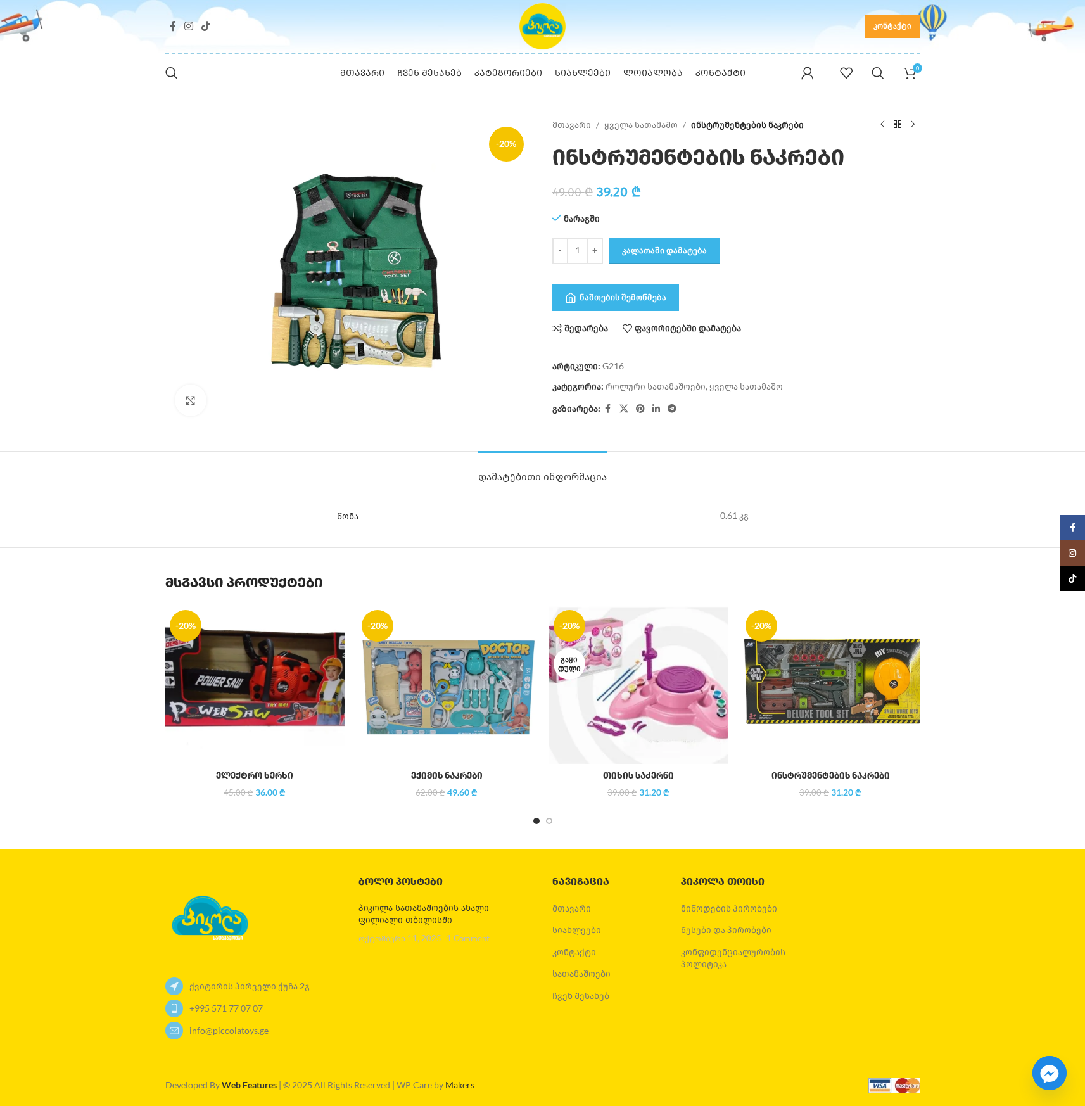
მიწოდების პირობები (729, 908)
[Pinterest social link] (640, 408)
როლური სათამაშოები (656, 386)
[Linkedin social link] (656, 408)
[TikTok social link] (206, 25)
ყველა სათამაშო (641, 124)
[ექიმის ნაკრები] (446, 685)
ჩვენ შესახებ (580, 995)
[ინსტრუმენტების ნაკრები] (830, 685)
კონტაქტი (892, 25)
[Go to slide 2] (549, 821)
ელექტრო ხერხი (254, 775)
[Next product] (912, 124)
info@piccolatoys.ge (229, 1030)
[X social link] (624, 408)
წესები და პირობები (726, 929)
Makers (459, 1084)
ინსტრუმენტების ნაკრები (830, 775)
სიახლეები (576, 929)
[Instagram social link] (189, 25)
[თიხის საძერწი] (638, 685)
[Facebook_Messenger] (1049, 1073)
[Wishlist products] (846, 73)
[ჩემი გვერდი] (807, 73)
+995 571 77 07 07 (226, 1008)
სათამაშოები (581, 973)
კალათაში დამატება (664, 250)
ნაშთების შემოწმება (623, 297)
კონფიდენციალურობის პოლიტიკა (733, 958)
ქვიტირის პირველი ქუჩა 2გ (249, 986)
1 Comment (468, 938)
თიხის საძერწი (638, 775)
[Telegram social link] (672, 408)
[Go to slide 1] (536, 821)
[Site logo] (542, 25)
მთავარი (571, 124)
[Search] (171, 73)
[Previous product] (882, 124)
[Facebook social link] (173, 25)
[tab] (542, 470)
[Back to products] (897, 124)
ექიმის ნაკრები (447, 775)
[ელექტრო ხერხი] (255, 685)
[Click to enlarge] (190, 400)
